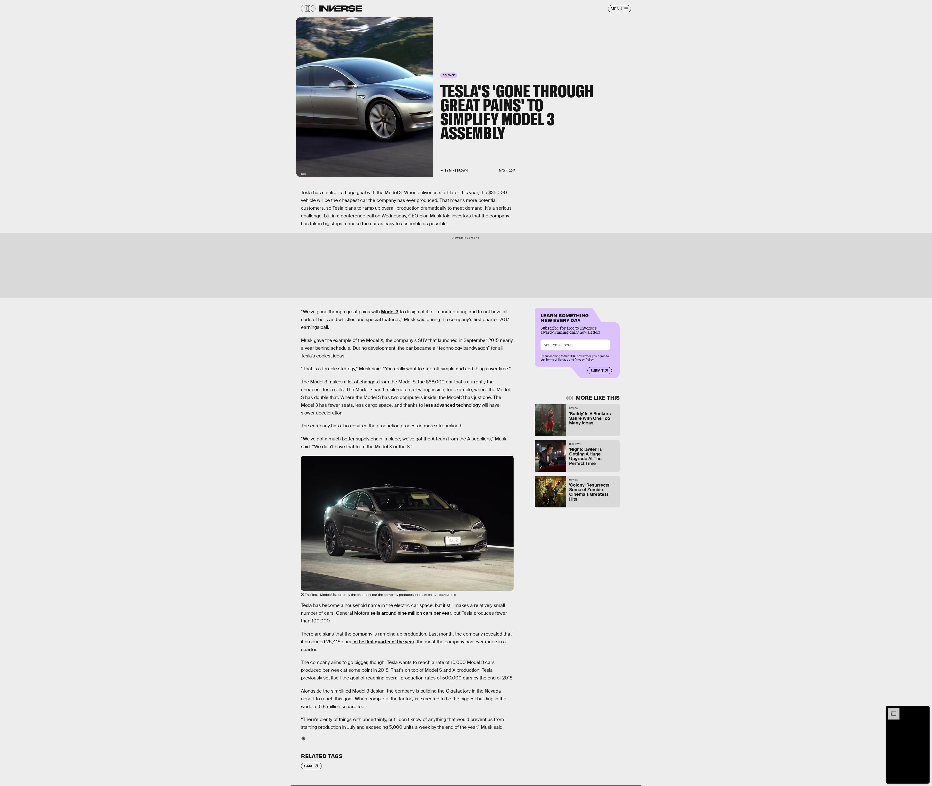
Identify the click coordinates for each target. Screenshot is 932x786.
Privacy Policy (584, 360)
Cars (308, 766)
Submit (597, 370)
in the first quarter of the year (383, 642)
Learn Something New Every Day (565, 317)
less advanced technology (452, 405)
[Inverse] (340, 8)
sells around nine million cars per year (410, 613)
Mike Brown (458, 171)
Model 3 (390, 312)
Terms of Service (557, 360)
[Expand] (891, 710)
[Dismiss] (924, 710)
